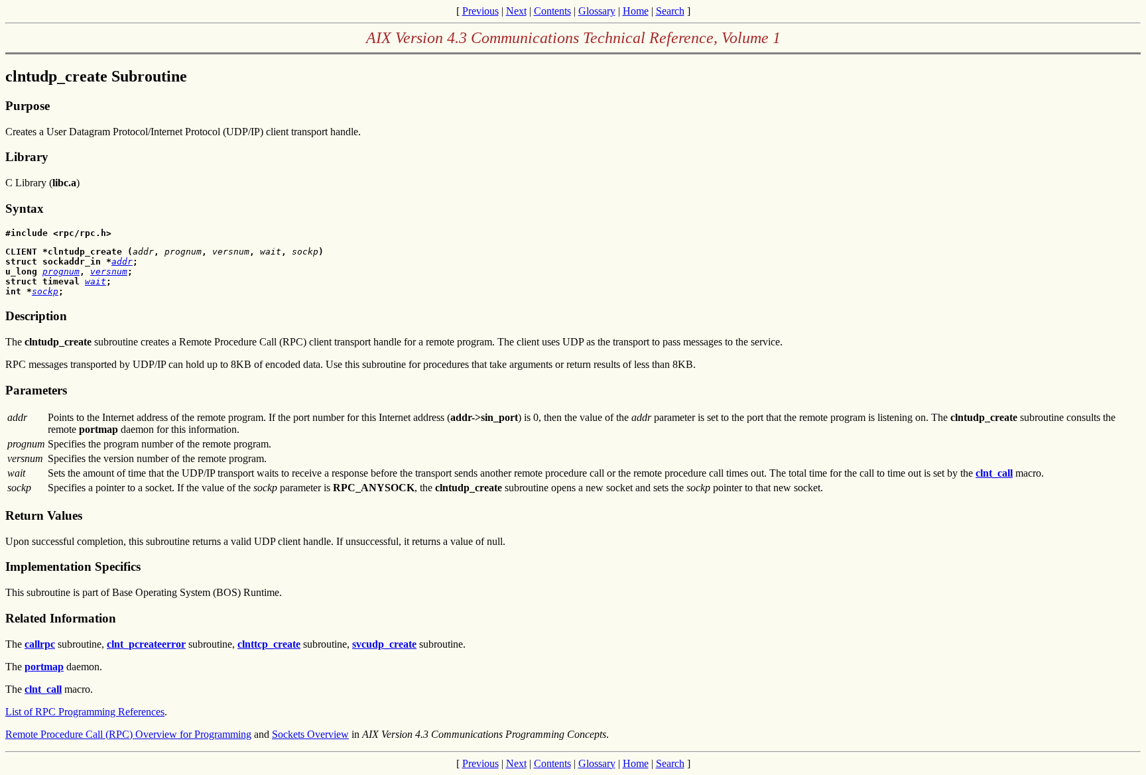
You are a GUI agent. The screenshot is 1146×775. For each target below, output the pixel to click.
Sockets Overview (310, 734)
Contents (552, 11)
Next (516, 11)
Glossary (596, 11)
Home (636, 11)
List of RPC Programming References (84, 711)
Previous (480, 11)
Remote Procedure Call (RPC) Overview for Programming (128, 734)
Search (670, 11)
